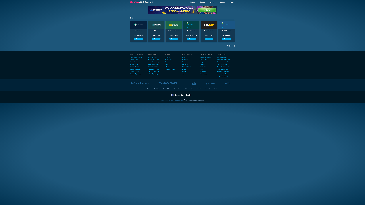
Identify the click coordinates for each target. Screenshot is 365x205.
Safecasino (138, 31)
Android (167, 57)
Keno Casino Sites (222, 74)
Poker (184, 71)
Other (184, 74)
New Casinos (203, 74)
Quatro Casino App (153, 62)
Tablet (167, 66)
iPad (166, 64)
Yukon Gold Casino (136, 57)
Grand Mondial (134, 62)
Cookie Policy (166, 88)
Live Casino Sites (222, 64)
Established (203, 71)
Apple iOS (168, 59)
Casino (202, 2)
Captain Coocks (135, 69)
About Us (199, 88)
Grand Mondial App (153, 64)
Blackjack (185, 59)
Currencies (203, 64)
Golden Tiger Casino (136, 74)
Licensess (203, 66)
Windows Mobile (170, 69)
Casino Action (134, 59)
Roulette (184, 62)
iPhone (167, 62)
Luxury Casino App (153, 59)
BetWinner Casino (174, 31)
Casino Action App (153, 66)
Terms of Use (177, 88)
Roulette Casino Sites (223, 62)
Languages (203, 62)
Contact (208, 88)
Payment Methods (205, 57)
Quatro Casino (134, 71)
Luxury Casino (134, 66)
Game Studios (204, 59)
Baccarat (185, 64)
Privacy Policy (189, 88)
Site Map (216, 88)
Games (222, 2)
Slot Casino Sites (222, 57)
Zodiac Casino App (153, 69)
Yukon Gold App (152, 57)
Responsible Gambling (153, 88)
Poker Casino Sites (222, 69)
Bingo (184, 69)
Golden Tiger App (153, 74)
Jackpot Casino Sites (223, 66)
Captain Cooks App (153, 71)
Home (192, 2)
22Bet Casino (191, 31)
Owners (202, 69)
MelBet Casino (209, 31)
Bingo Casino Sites (222, 76)
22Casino (156, 31)
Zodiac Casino (134, 64)
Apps (212, 2)
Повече (138, 39)
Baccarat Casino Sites (223, 71)
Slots (183, 57)
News (232, 2)
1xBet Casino (226, 31)
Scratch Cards (186, 66)
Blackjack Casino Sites (224, 59)
